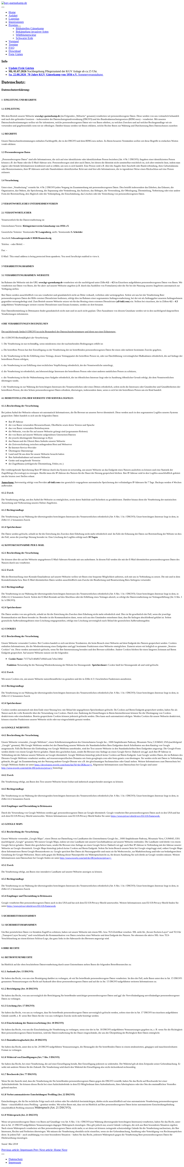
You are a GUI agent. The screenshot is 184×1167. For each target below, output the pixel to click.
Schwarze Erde (24, 38)
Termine (13, 44)
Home (12, 12)
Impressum (15, 1162)
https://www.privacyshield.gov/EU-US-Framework (31, 906)
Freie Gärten (16, 54)
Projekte (13, 25)
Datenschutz (16, 1159)
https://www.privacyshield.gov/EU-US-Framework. (135, 816)
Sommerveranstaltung (56, 74)
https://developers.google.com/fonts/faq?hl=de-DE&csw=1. (63, 764)
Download (15, 51)
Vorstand (14, 41)
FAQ (11, 47)
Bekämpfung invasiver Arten (32, 31)
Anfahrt (13, 15)
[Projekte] (19, 26)
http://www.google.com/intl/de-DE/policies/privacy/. (86, 858)
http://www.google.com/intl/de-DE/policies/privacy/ (26, 768)
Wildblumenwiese (26, 34)
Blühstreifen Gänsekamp (30, 28)
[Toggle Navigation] (2, 7)
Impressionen (16, 21)
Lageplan (14, 18)
